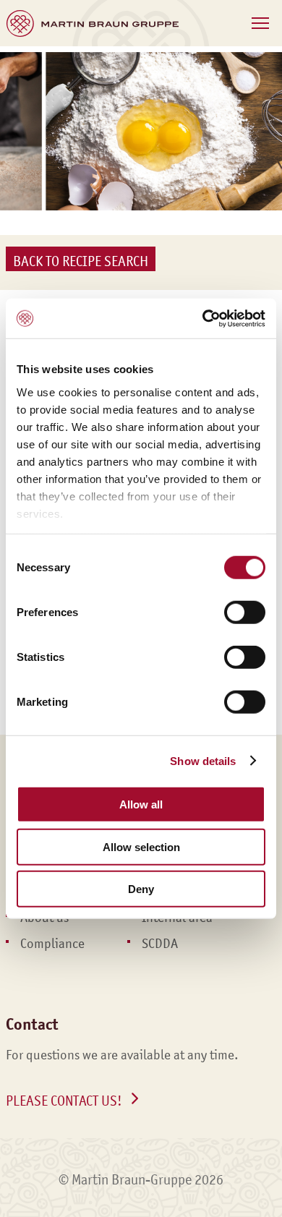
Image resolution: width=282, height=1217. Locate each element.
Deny (141, 889)
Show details (203, 760)
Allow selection (141, 846)
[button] (260, 23)
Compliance (52, 944)
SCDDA (160, 944)
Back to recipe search (80, 261)
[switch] (244, 612)
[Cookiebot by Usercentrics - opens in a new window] (202, 318)
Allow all (141, 804)
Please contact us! (64, 1100)
